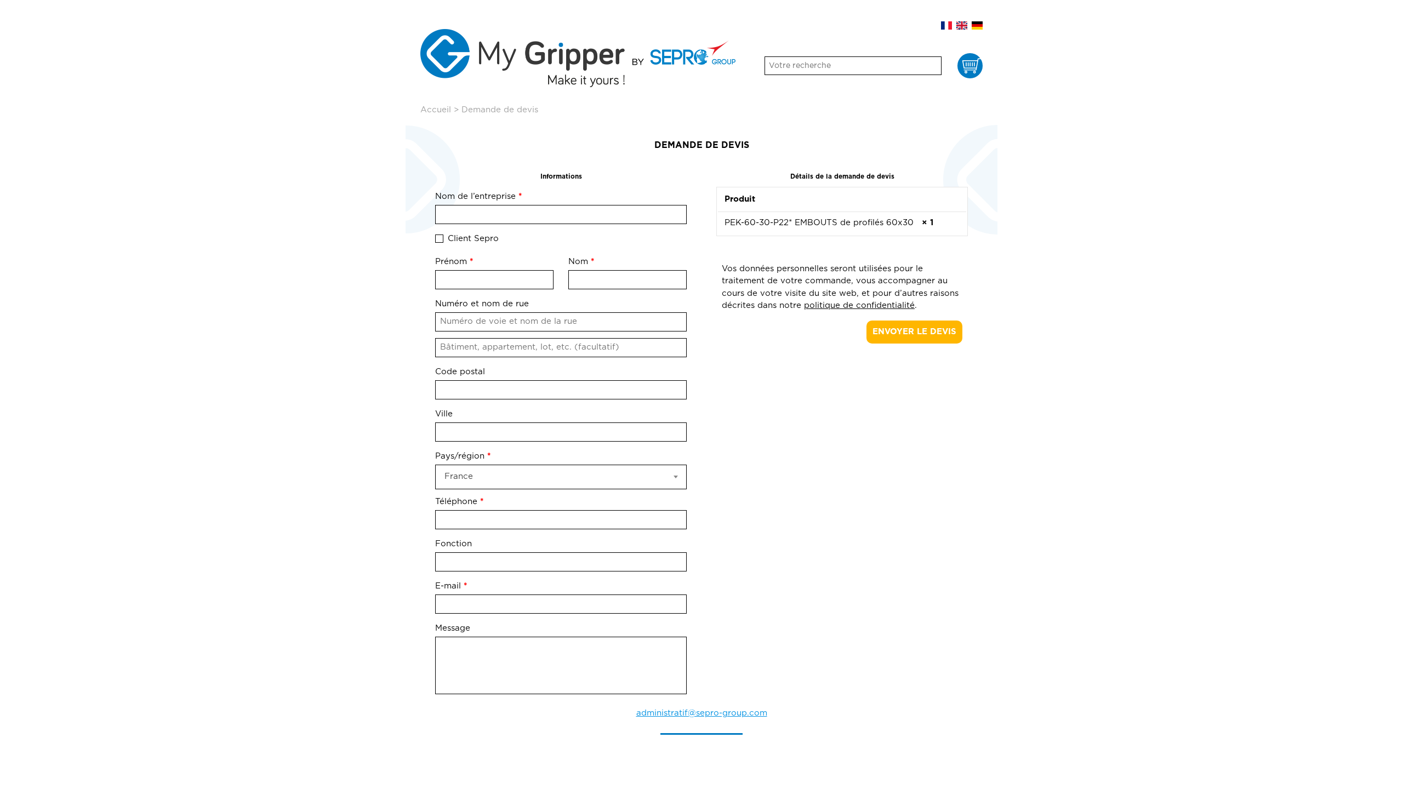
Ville (444, 414)
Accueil (435, 110)
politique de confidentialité (859, 305)
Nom (581, 262)
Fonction (455, 544)
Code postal (460, 372)
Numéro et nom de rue (482, 304)
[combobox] (561, 477)
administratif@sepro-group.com (701, 713)
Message (454, 628)
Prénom (454, 262)
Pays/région (463, 456)
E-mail (451, 586)
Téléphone (459, 502)
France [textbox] (458, 476)
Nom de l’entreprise (478, 196)
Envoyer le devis (914, 332)
